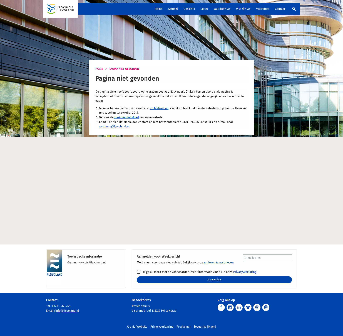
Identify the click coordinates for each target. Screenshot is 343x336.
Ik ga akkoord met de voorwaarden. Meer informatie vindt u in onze (199, 272)
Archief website (137, 326)
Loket (204, 9)
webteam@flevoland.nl (114, 126)
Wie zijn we (243, 9)
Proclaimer (183, 326)
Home (158, 9)
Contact (280, 9)
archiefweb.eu (159, 108)
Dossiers (189, 9)
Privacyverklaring (244, 272)
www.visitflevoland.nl (92, 262)
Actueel (173, 9)
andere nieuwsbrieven (219, 262)
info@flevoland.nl (67, 310)
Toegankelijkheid (205, 326)
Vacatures (262, 9)
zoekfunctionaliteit (126, 117)
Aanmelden (214, 279)
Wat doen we (222, 9)
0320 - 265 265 (61, 306)
